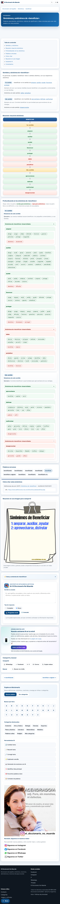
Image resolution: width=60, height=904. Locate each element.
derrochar (10, 451)
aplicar (9, 426)
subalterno (38, 264)
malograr (41, 451)
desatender (19, 241)
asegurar (35, 311)
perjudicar (28, 93)
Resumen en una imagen (13, 59)
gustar (32, 407)
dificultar (18, 286)
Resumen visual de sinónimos (14, 48)
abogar (10, 252)
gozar (26, 407)
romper (25, 342)
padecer (10, 415)
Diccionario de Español (9, 9)
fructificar (46, 426)
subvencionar (11, 267)
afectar (10, 358)
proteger (6, 85)
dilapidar (27, 451)
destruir (10, 339)
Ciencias (35, 726)
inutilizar (34, 451)
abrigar (10, 233)
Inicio (32, 894)
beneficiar (28, 9)
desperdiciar (19, 451)
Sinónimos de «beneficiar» (29, 486)
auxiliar (39, 82)
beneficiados (18, 470)
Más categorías (29, 733)
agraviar (16, 358)
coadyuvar (18, 255)
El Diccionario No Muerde (38, 885)
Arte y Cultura (18, 726)
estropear (25, 339)
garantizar (32, 314)
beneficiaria (31, 474)
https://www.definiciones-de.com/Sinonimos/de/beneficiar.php (26, 489)
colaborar (35, 255)
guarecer (44, 233)
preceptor (39, 258)
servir (17, 264)
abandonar (11, 241)
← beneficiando (8, 677)
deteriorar (17, 339)
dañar (22, 93)
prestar (46, 258)
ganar (9, 429)
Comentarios (9, 64)
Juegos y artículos (6, 897)
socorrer (23, 264)
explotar (18, 396)
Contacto (3, 892)
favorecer (49, 82)
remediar (32, 261)
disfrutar (42, 99)
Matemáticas (31, 729)
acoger (16, 233)
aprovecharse (36, 99)
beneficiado (28, 470)
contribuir (43, 255)
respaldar (48, 261)
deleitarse (20, 407)
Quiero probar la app (18, 647)
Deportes (44, 726)
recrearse (39, 407)
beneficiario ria (42, 474)
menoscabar (41, 339)
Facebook (34, 872)
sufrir (16, 415)
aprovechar (11, 410)
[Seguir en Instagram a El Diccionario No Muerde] (30, 810)
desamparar (19, 322)
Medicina (40, 729)
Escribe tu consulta (9, 589)
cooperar (10, 258)
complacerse (11, 407)
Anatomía (8, 726)
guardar (18, 455)
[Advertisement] (30, 31)
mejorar (18, 347)
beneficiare (22, 474)
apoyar (22, 252)
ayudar (43, 82)
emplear (32, 426)
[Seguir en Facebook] (15, 849)
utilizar (28, 410)
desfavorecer (11, 361)
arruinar (23, 358)
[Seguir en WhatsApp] (15, 853)
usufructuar (49, 99)
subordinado (47, 264)
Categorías (4, 894)
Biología (27, 726)
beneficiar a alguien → (49, 677)
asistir (35, 252)
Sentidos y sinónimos (12, 45)
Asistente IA (9, 61)
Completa (10, 608)
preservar (48, 314)
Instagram (34, 874)
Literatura (21, 729)
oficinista (25, 258)
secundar (10, 264)
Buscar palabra (10, 694)
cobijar (22, 233)
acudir (15, 252)
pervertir (18, 342)
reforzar (10, 281)
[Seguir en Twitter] (15, 856)
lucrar (20, 429)
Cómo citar (9, 56)
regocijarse (47, 407)
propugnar (11, 261)
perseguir (27, 322)
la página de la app (35, 639)
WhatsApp (34, 880)
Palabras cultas (9, 733)
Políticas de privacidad (41, 894)
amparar (33, 82)
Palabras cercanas (11, 53)
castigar (30, 358)
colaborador (27, 255)
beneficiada (38, 470)
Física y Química (10, 729)
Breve (19, 608)
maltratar (32, 339)
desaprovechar (24, 107)
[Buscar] (51, 2)
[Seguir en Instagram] (15, 845)
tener (17, 410)
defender (28, 233)
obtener (26, 429)
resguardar (26, 236)
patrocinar (11, 236)
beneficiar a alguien (10, 474)
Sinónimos (21, 9)
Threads (33, 882)
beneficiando (8, 470)
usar (23, 410)
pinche (32, 258)
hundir (27, 361)
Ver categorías (23, 694)
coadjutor (10, 255)
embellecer (32, 300)
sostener (30, 264)
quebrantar (44, 361)
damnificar (37, 358)
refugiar (25, 261)
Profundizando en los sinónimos (15, 51)
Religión (19, 733)
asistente (28, 252)
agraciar (24, 300)
